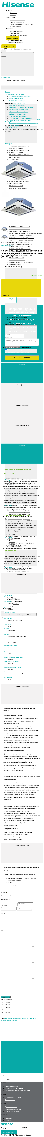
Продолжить (6, 997)
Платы (11, 597)
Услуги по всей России (22, 405)
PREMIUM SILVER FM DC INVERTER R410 (20, 255)
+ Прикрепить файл (12, 347)
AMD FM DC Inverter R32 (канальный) (19, 229)
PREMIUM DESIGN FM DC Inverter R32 (19, 246)
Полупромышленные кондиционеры (17, 519)
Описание (22, 365)
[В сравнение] (16, 151)
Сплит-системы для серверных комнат (21, 118)
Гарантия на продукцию (17, 22)
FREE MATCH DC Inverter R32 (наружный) (20, 235)
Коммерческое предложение (18, 35)
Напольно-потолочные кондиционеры (21, 107)
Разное (11, 606)
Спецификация (21, 385)
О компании (13, 13)
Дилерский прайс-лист (16, 31)
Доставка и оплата (15, 26)
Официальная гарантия (22, 425)
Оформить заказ (12, 38)
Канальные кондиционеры (17, 103)
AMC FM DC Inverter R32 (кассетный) (19, 227)
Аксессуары (13, 127)
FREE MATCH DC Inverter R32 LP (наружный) (21, 238)
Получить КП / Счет (8, 46)
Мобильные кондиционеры (17, 114)
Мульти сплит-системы (16, 98)
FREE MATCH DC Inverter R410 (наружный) (21, 240)
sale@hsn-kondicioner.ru (15, 42)
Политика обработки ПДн (21, 352)
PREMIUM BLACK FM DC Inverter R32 (19, 242)
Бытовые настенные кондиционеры (20, 96)
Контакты (13, 15)
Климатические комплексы (17, 569)
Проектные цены (15, 33)
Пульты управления (15, 125)
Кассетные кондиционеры (17, 101)
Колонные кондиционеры (17, 105)
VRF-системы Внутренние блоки (18, 109)
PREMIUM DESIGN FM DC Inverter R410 (19, 249)
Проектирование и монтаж (17, 20)
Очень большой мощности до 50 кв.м (19, 512)
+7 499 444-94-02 (15, 41)
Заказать (6, 295)
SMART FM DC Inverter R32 (16, 258)
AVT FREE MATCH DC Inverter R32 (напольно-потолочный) (25, 233)
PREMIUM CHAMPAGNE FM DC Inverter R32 (21, 244)
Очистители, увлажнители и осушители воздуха (21, 548)
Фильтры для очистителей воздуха (19, 571)
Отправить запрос (22, 358)
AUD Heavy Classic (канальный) (18, 317)
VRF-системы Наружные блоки (18, 112)
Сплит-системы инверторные (18, 116)
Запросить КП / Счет (9, 1132)
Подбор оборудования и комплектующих (21, 24)
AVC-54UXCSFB (13, 1020)
